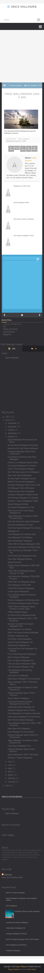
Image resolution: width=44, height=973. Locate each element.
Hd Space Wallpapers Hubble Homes (23, 494)
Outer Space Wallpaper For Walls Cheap (24, 547)
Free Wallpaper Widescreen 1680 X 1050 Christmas (24, 724)
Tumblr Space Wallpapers (18, 591)
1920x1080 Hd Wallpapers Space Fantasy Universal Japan (21, 607)
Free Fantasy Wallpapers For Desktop (23, 497)
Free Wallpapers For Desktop (19, 629)
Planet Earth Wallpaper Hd (18, 645)
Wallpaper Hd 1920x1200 (21, 186)
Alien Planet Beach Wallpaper (20, 540)
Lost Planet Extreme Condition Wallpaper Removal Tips (20, 702)
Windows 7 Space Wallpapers (20, 757)
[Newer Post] (4, 315)
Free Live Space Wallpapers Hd (20, 660)
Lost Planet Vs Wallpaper (18, 675)
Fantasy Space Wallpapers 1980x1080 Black (24, 566)
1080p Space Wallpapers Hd (15, 928)
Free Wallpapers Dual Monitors (16, 945)
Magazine (7, 333)
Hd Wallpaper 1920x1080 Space (21, 488)
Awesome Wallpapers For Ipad (20, 524)
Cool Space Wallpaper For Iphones (22, 465)
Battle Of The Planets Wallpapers (21, 481)
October (11, 430)
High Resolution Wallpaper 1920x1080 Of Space (24, 577)
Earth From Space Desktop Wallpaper (23, 632)
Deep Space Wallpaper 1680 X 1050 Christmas (22, 619)
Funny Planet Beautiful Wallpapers (22, 654)
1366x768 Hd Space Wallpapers (21, 588)
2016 (8, 420)
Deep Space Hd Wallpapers (19, 728)
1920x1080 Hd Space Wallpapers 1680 (24, 544)
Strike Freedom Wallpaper (18, 698)
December (12, 423)
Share (18, 148)
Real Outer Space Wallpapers (20, 475)
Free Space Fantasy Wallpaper (23, 219)
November (12, 426)
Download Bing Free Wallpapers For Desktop (22, 649)
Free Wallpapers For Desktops (20, 537)
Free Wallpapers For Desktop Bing (22, 534)
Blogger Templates (14, 969)
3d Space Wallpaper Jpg (18, 635)
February (12, 778)
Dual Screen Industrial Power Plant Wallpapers (22, 458)
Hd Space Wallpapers (13, 950)
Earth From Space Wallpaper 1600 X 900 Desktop (22, 939)
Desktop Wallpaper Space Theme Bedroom (21, 750)
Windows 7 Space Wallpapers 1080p (23, 501)
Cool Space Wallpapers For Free (21, 507)
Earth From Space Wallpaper (15, 893)
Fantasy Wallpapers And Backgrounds (23, 600)
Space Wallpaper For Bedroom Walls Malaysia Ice (23, 688)
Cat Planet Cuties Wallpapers (20, 639)
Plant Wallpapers (11, 906)
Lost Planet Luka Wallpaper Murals (22, 555)
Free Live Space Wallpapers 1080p (22, 663)
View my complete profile (12, 877)
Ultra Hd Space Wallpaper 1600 (21, 666)
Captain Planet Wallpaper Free (20, 642)
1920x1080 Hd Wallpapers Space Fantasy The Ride (21, 572)
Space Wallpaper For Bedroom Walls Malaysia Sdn (23, 741)
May (10, 768)
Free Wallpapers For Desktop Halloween (24, 713)
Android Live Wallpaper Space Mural (23, 462)
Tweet (11, 149)
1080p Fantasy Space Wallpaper (21, 491)
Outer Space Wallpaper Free (19, 745)
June (10, 765)
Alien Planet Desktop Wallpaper (21, 720)
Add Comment (11, 139)
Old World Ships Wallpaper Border (22, 615)
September (12, 433)
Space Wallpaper (24, 6)
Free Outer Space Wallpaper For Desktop (24, 528)
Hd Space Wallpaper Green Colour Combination (22, 452)
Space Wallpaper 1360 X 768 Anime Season (22, 683)
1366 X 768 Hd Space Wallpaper (21, 469)
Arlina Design (31, 969)
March (11, 775)
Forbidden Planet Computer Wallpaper (27, 911)
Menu (7, 20)
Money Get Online (10, 328)
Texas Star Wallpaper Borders (20, 559)
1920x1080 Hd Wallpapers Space (21, 581)
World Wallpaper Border (21, 202)
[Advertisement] (22, 56)
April (10, 771)
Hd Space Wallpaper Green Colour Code (24, 485)
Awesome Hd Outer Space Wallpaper (23, 448)
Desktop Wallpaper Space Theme (21, 710)
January (11, 781)
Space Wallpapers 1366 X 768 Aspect (23, 754)
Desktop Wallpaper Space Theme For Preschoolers (23, 736)
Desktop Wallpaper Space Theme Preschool (21, 694)
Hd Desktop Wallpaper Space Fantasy (23, 603)
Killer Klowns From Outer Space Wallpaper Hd (21, 511)
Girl (4, 325)
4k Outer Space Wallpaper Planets (22, 478)
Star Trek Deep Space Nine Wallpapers (23, 472)
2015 (8, 785)
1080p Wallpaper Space (17, 612)
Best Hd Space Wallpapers (18, 657)
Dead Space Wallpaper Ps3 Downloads (24, 678)
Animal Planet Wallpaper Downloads (23, 445)
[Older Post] (39, 315)
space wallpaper (23, 139)
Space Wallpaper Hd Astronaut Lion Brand (22, 440)
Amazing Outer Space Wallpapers (17, 922)
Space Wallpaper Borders (18, 504)
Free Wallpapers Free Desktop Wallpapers (20, 671)
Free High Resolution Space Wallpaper (23, 521)
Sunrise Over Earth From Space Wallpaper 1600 (20, 625)
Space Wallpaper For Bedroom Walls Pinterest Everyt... (23, 517)
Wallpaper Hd (13, 531)
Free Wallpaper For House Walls (21, 731)
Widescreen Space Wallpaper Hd (21, 707)
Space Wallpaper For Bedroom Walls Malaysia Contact (21, 899)
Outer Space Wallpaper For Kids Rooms (24, 716)
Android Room (9, 331)
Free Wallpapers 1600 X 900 (22, 95)
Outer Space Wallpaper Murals (23, 235)
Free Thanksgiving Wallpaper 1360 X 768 (23, 551)
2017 (8, 417)
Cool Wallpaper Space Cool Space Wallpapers (22, 595)
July (10, 761)
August (11, 436)
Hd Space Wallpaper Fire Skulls (16, 934)
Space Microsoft (14, 562)
